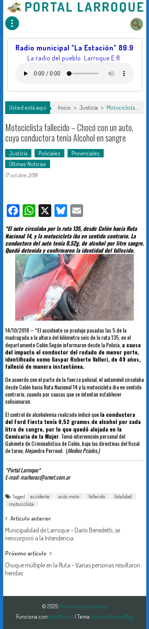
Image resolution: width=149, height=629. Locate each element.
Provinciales (86, 153)
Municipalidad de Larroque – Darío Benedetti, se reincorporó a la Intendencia (62, 532)
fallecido (97, 496)
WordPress (61, 616)
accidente (39, 496)
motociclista (21, 504)
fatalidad (123, 496)
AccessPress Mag (112, 616)
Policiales (49, 153)
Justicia (88, 107)
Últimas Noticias (27, 164)
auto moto (68, 496)
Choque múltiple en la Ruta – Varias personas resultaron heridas (72, 567)
